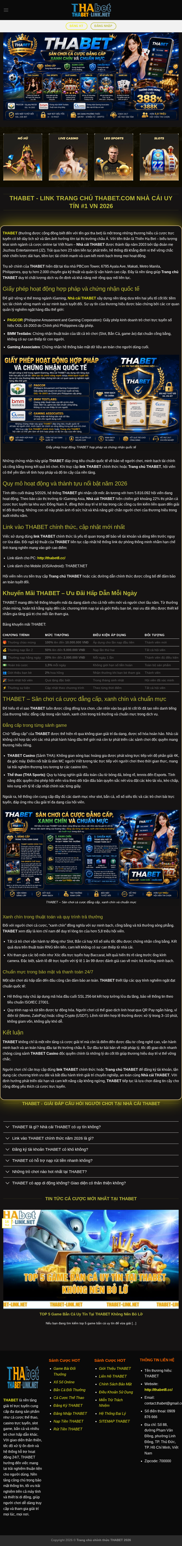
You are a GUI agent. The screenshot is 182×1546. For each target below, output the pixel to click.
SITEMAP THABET (114, 1421)
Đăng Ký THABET (68, 1405)
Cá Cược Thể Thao (68, 1398)
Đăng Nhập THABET (70, 1413)
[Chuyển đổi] (7, 1127)
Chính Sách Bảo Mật (115, 1384)
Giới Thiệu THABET (115, 1368)
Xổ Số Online (64, 1382)
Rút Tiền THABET (67, 1429)
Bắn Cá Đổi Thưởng (69, 1390)
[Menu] (6, 9)
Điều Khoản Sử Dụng (116, 1392)
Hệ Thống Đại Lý (112, 1413)
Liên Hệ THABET (113, 1376)
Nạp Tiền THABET (68, 1421)
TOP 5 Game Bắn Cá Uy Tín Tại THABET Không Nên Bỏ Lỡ (91, 1314)
